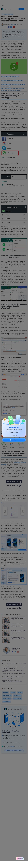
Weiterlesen (14, 435)
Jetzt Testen (14, 440)
